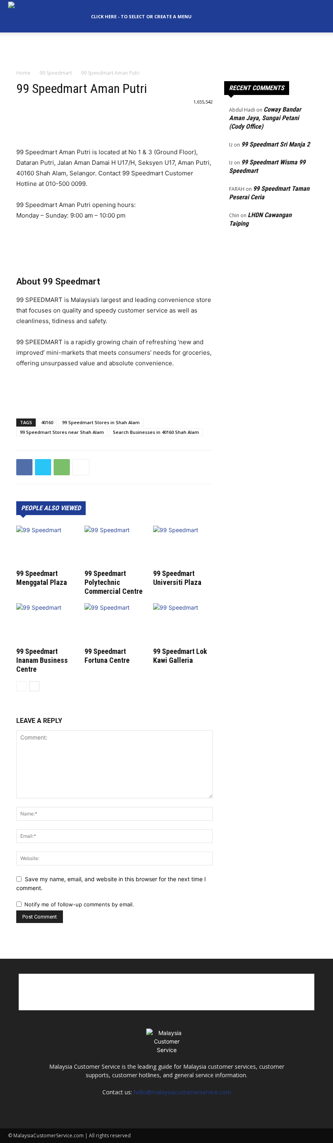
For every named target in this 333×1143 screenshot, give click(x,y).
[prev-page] (21, 686)
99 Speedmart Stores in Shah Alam (101, 422)
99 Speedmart (55, 72)
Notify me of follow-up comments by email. (79, 904)
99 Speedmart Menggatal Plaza (41, 578)
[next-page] (34, 686)
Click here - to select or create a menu (141, 16)
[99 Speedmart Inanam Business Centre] (46, 623)
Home (23, 72)
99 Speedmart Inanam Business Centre (42, 660)
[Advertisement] (166, 50)
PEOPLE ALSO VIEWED (51, 508)
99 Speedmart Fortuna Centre (107, 655)
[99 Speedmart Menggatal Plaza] (46, 546)
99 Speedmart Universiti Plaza (177, 578)
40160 (47, 422)
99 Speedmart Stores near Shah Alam (62, 432)
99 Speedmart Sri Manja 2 (275, 144)
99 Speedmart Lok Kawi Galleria (180, 655)
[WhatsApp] (62, 467)
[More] (80, 467)
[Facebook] (24, 467)
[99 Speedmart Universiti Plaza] (183, 546)
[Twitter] (43, 467)
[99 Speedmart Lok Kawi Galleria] (183, 623)
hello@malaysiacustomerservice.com (182, 1092)
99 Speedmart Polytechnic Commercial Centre (113, 582)
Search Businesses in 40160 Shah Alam (156, 432)
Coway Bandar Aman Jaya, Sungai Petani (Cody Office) (265, 118)
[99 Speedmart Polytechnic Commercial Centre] (114, 546)
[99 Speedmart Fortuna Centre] (114, 623)
